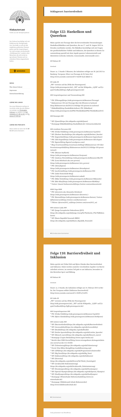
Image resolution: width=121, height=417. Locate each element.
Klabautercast (17, 29)
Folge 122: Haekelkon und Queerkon (70, 33)
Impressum (13, 90)
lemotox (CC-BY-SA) (20, 115)
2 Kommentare (56, 397)
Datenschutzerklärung (17, 94)
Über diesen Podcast (16, 87)
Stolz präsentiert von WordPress (60, 413)
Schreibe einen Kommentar (60, 233)
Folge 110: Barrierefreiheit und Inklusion (75, 255)
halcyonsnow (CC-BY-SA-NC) (19, 113)
